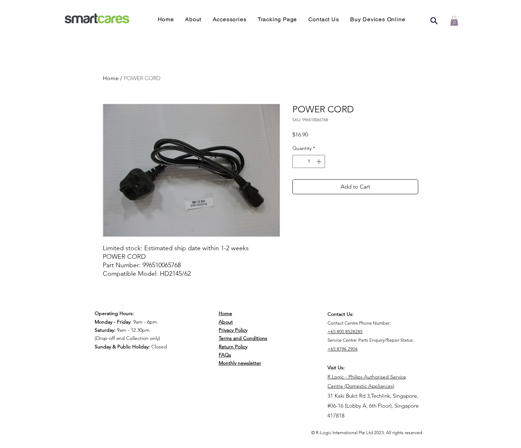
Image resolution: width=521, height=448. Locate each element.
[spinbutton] (308, 161)
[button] (377, 19)
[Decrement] (297, 161)
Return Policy (233, 346)
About (226, 322)
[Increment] (319, 161)
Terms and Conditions (243, 338)
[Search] (433, 20)
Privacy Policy (233, 330)
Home (111, 78)
